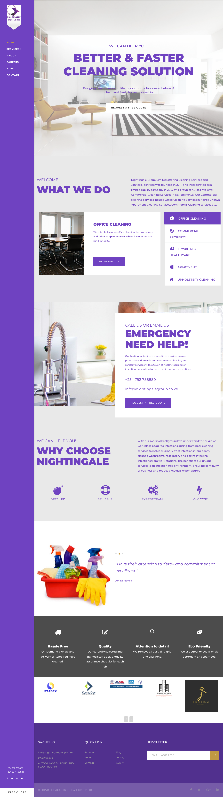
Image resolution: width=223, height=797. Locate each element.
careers (13, 62)
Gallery (120, 762)
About (11, 55)
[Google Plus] (16, 778)
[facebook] (7, 778)
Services (13, 49)
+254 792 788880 (15, 768)
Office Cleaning (112, 224)
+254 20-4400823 (15, 772)
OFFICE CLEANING (191, 218)
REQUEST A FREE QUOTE (148, 402)
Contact (13, 75)
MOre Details (109, 261)
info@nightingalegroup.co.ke (55, 752)
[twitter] (12, 778)
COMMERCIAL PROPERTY (184, 234)
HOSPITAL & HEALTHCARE (182, 252)
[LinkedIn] (22, 778)
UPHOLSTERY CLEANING (196, 279)
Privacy (120, 757)
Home (11, 42)
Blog (10, 68)
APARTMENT (187, 267)
